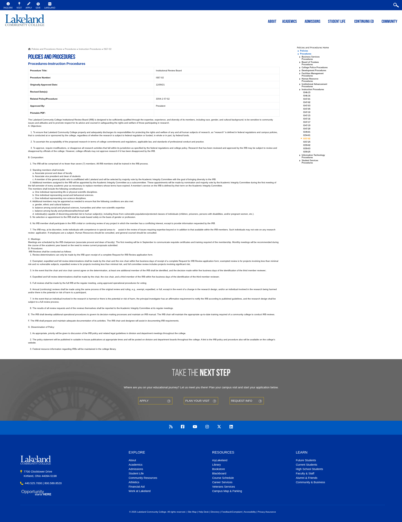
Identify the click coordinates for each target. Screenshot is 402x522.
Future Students (306, 460)
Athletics (134, 482)
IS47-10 (306, 112)
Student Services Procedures (310, 161)
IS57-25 (306, 142)
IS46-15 (306, 92)
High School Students (309, 469)
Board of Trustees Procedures (310, 63)
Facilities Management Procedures (312, 74)
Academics (135, 464)
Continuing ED (364, 22)
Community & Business (310, 482)
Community (389, 22)
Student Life (336, 22)
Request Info (241, 400)
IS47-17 (306, 122)
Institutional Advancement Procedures (314, 85)
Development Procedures (314, 70)
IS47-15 (306, 115)
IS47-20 (306, 129)
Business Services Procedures (311, 58)
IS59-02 (306, 145)
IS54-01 (306, 135)
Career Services (222, 482)
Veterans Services (223, 486)
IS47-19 (306, 125)
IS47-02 (306, 102)
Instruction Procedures (90, 49)
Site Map (192, 512)
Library (216, 464)
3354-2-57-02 (163, 98)
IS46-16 (306, 96)
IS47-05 (306, 109)
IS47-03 (306, 105)
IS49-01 (306, 132)
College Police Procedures (315, 67)
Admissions (312, 22)
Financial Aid (137, 486)
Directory (215, 512)
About (132, 460)
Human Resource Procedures (310, 80)
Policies (304, 51)
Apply (144, 400)
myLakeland (25, 21)
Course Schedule (223, 477)
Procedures (70, 49)
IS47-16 (306, 119)
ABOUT (272, 22)
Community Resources (143, 477)
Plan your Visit (197, 400)
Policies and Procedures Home (47, 49)
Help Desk (203, 512)
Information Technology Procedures (313, 156)
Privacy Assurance (267, 512)
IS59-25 (306, 152)
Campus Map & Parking (227, 491)
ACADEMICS (289, 22)
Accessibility (250, 512)
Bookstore (218, 469)
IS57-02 (107, 49)
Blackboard (219, 473)
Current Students (306, 464)
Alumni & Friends (306, 477)
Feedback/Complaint (231, 512)
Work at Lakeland (140, 491)
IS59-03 (306, 148)
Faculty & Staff (305, 473)
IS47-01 (306, 99)
